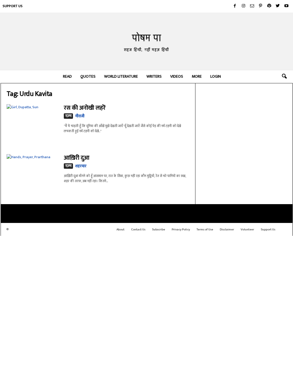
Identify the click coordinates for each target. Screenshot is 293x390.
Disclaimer (227, 229)
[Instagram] (243, 6)
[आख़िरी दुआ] (32, 170)
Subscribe (158, 229)
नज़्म (68, 116)
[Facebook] (234, 6)
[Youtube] (286, 6)
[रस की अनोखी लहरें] (32, 121)
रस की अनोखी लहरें (85, 108)
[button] (284, 76)
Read (67, 76)
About (120, 229)
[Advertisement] (244, 121)
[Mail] (252, 6)
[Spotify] (269, 6)
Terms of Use (205, 229)
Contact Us (138, 229)
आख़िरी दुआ (76, 158)
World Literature (121, 76)
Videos (176, 76)
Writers (154, 76)
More (197, 76)
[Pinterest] (260, 6)
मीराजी (79, 116)
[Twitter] (277, 6)
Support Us (13, 6)
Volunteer (247, 229)
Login (215, 76)
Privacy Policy (181, 229)
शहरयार (80, 166)
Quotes (88, 76)
